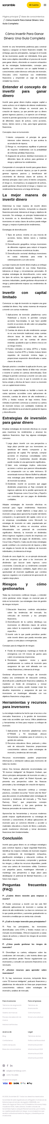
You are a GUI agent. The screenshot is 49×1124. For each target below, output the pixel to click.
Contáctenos (8, 1040)
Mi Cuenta (33, 5)
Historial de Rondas (10, 1024)
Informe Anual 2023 (35, 1053)
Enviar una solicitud (35, 1017)
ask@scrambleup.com (16, 1071)
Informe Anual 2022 (35, 1049)
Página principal (10, 16)
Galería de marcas (10, 1013)
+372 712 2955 (12, 1075)
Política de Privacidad (36, 1040)
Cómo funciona (34, 1013)
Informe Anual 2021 (35, 1045)
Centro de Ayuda (9, 1045)
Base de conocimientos (32, 16)
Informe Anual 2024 (35, 1058)
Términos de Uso (34, 1036)
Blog (4, 1036)
